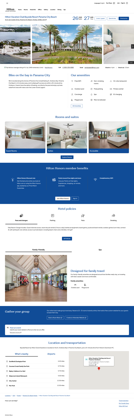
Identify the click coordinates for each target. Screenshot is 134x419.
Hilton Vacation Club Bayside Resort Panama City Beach (54, 395)
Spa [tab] (100, 250)
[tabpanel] (67, 229)
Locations (8, 395)
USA (14, 395)
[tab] (21, 218)
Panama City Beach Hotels (30, 395)
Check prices (124, 18)
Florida (19, 395)
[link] (68, 67)
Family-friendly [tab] (38, 250)
